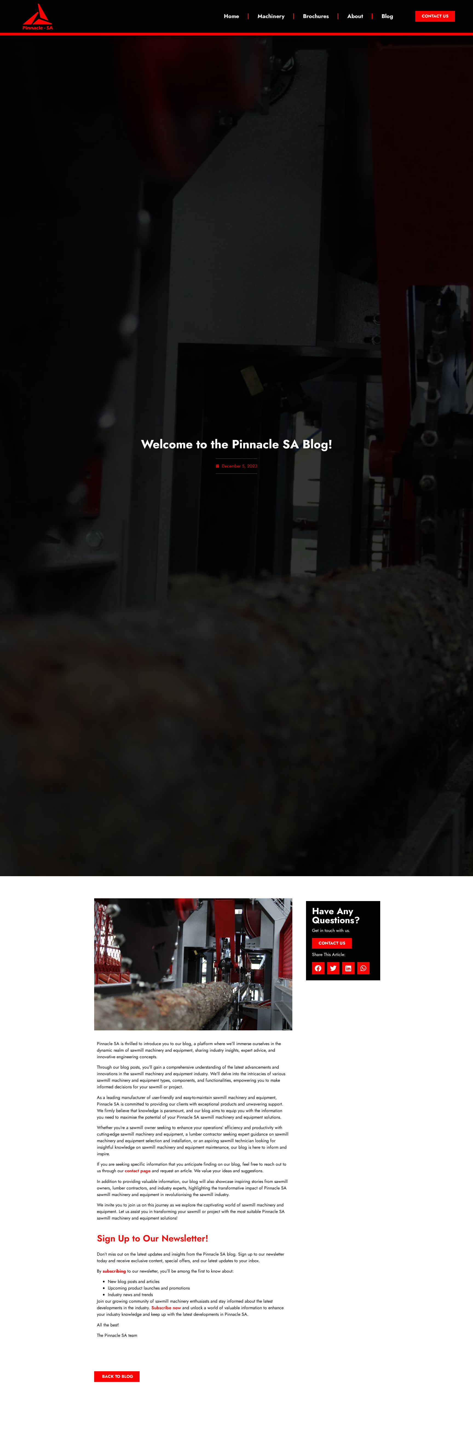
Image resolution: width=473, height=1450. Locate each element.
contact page (138, 1171)
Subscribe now (166, 1308)
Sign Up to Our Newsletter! (152, 1238)
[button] (318, 968)
